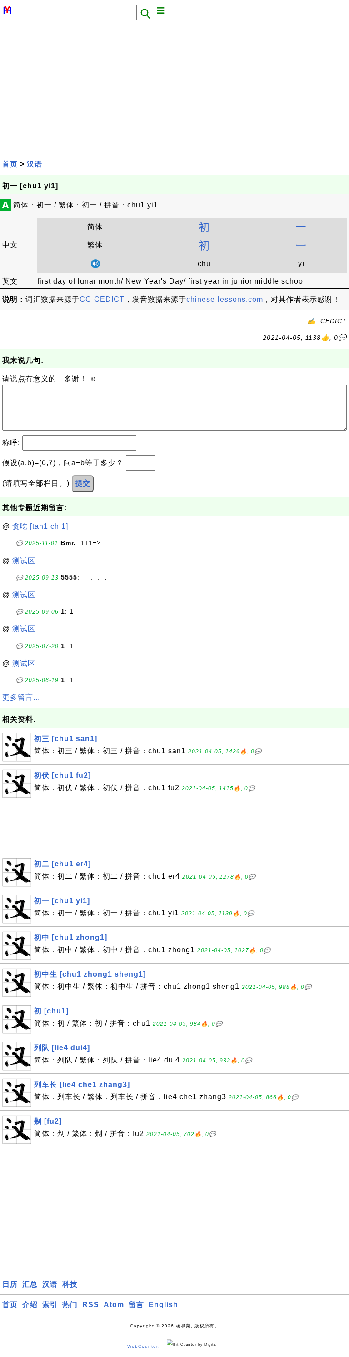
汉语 (34, 164)
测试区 (23, 561)
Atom (114, 1304)
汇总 (30, 1284)
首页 (10, 164)
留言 (136, 1304)
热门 (70, 1304)
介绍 (30, 1304)
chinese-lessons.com (224, 299)
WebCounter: (143, 1346)
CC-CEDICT (102, 299)
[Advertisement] (174, 89)
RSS (90, 1304)
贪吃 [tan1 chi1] (40, 526)
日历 (10, 1284)
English (163, 1304)
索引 (50, 1304)
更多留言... (21, 697)
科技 (70, 1284)
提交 (82, 483)
